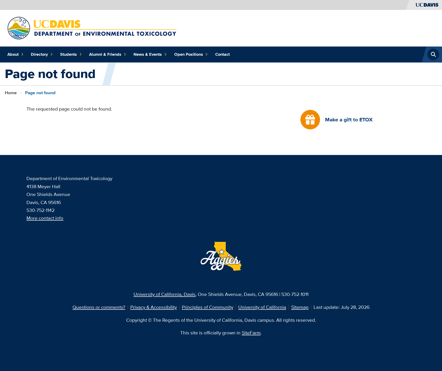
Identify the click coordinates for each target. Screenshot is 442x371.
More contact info (44, 218)
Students (68, 54)
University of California (262, 307)
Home (11, 93)
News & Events (148, 54)
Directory (39, 54)
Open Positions (188, 54)
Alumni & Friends (105, 54)
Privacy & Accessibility (153, 307)
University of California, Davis (164, 294)
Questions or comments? (99, 307)
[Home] (92, 27)
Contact (222, 54)
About (13, 54)
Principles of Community (207, 307)
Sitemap (299, 307)
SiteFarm (251, 332)
